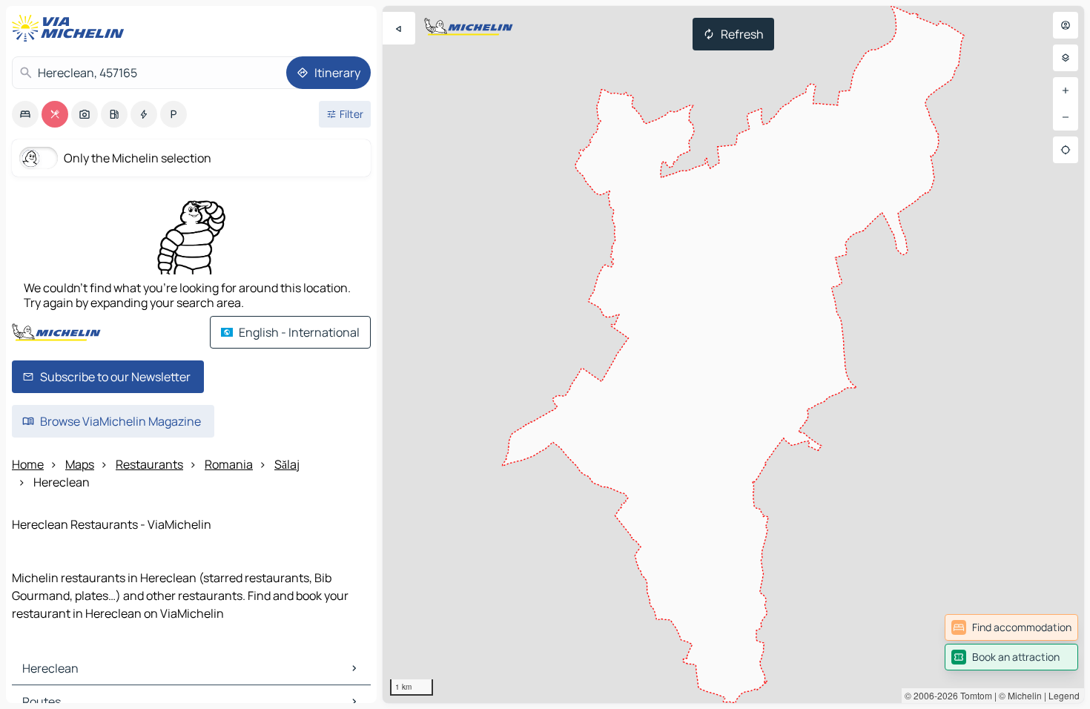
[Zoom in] (1065, 90)
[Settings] (1065, 57)
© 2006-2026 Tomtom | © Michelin (973, 695)
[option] (25, 114)
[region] (733, 354)
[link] (1011, 627)
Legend (1064, 695)
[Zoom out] (1065, 117)
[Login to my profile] (1065, 25)
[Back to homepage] (71, 28)
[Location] (1065, 149)
